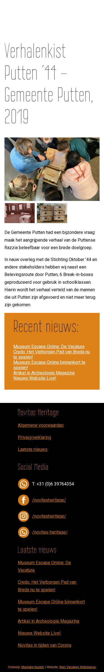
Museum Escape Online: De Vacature (49, 346)
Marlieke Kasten (32, 667)
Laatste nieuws (32, 449)
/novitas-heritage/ (50, 532)
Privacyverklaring (34, 437)
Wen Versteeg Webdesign (77, 667)
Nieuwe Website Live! (34, 378)
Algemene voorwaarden (41, 425)
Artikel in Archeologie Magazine (44, 372)
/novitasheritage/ (49, 500)
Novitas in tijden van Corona (44, 645)
